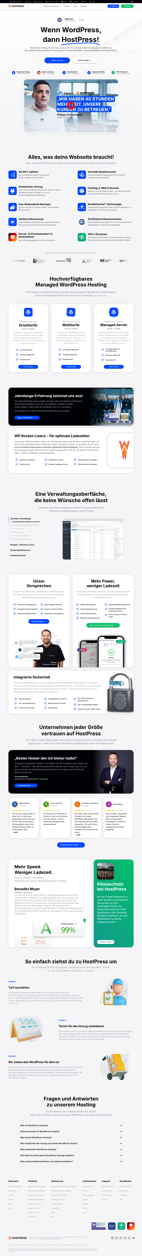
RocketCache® (72, 72)
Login (10, 1208)
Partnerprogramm (88, 1195)
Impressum (123, 1195)
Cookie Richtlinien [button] (126, 1186)
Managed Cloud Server (36, 1195)
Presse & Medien (57, 1204)
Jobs (84, 1212)
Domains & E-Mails (98, 72)
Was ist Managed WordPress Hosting (64, 1186)
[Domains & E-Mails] (89, 72)
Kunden (85, 1199)
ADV (52, 1217)
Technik (11, 1195)
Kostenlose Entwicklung (36, 1199)
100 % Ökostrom (121, 72)
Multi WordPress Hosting (36, 1191)
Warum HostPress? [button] (51, 6)
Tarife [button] (66, 6)
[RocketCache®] (64, 72)
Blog (75, 6)
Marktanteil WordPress (59, 1195)
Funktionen (12, 1191)
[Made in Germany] (39, 72)
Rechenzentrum (87, 1186)
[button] (71, 105)
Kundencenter (107, 1195)
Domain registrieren (34, 1204)
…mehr (15, 832)
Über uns (85, 1191)
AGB (121, 1199)
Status (10, 1199)
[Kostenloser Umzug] (13, 72)
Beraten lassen (107, 1191)
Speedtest (31, 1217)
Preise (10, 1204)
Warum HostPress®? (15, 1186)
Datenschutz (124, 1191)
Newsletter (55, 1208)
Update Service (33, 1212)
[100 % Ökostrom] (113, 72)
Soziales (85, 1204)
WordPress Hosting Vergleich (61, 1191)
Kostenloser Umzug (23, 72)
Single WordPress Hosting (37, 1186)
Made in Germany (48, 72)
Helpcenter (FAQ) (108, 1186)
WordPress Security (58, 1199)
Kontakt (84, 6)
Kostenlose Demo (34, 1208)
